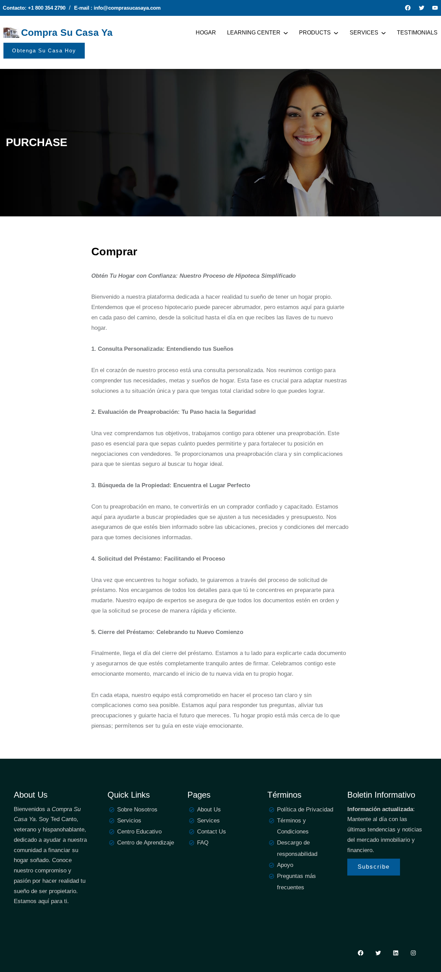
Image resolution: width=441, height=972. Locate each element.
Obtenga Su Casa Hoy (44, 50)
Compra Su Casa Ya (67, 32)
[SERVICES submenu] (383, 32)
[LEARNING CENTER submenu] (285, 32)
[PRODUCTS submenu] (336, 32)
